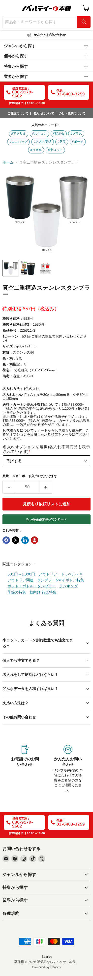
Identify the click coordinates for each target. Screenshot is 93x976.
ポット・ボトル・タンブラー (31, 586)
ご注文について (18, 113)
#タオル (36, 150)
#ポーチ (78, 142)
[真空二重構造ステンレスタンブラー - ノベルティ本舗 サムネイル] (11, 268)
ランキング (68, 586)
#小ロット (55, 150)
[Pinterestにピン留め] (34, 540)
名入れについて (43, 113)
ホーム (8, 162)
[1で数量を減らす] (8, 487)
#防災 (62, 142)
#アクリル (18, 133)
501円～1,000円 (21, 574)
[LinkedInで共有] (25, 540)
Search (47, 957)
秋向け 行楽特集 (43, 592)
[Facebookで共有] (6, 540)
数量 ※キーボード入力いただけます (29, 476)
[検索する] (84, 22)
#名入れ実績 (42, 142)
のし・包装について (72, 113)
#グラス (76, 133)
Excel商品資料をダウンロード (46, 519)
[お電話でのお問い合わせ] (25, 769)
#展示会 (58, 133)
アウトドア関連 (20, 580)
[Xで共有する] (15, 540)
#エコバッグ (18, 142)
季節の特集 (16, 592)
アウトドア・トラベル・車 (60, 574)
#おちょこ (39, 133)
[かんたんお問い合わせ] (68, 769)
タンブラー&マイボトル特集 (60, 580)
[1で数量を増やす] (45, 487)
